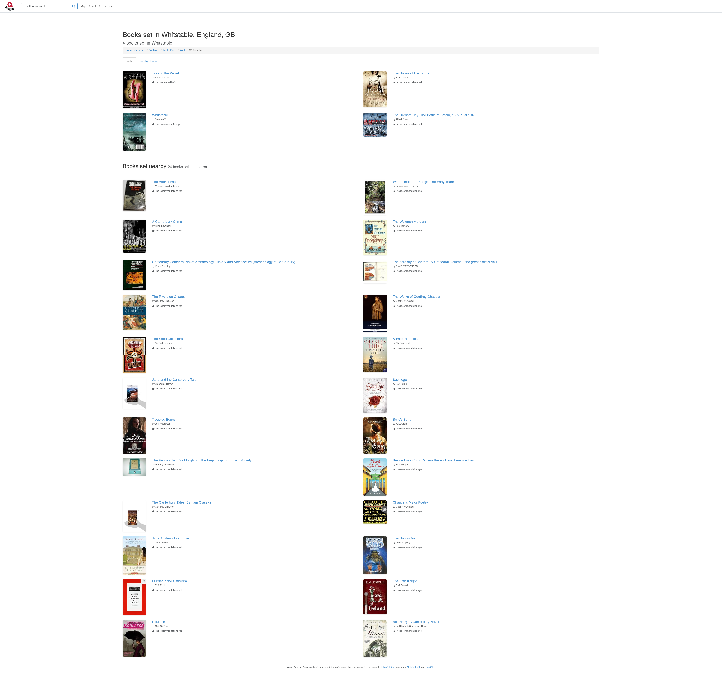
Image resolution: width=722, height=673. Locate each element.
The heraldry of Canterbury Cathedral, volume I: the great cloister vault (445, 261)
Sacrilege (400, 379)
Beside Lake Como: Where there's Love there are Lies (433, 460)
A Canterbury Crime (167, 221)
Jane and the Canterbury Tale (174, 379)
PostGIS (430, 666)
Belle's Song (402, 419)
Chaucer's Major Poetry (410, 502)
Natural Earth (414, 666)
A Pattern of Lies (405, 338)
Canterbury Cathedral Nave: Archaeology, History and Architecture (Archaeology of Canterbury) (223, 261)
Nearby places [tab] (148, 61)
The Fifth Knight (405, 580)
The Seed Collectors (167, 338)
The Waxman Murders (409, 221)
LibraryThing (387, 666)
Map (83, 6)
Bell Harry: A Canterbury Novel (416, 621)
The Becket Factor (166, 181)
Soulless (158, 621)
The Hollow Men (405, 538)
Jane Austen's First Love (170, 538)
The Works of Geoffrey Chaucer (416, 296)
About (92, 6)
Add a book (105, 6)
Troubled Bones (164, 419)
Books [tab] (129, 61)
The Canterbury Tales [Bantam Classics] (182, 502)
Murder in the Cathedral (170, 580)
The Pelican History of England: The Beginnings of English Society (202, 460)
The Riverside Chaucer (169, 296)
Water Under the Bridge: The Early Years (423, 181)
